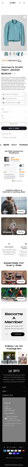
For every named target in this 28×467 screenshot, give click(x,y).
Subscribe (17, 334)
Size (2, 115)
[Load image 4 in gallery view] (18, 54)
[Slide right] (26, 54)
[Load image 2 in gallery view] (10, 54)
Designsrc (20, 465)
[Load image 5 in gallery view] (21, 54)
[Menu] (3, 2)
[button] (20, 2)
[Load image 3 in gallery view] (14, 54)
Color (2, 109)
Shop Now (21, 211)
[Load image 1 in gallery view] (6, 54)
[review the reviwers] (16, 170)
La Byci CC (11, 457)
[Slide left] (2, 54)
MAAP (2, 64)
